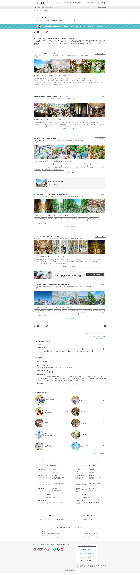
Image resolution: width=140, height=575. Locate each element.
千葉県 (56, 477)
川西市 (102, 349)
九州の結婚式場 (48, 494)
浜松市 (40, 503)
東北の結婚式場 (54, 469)
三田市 (39, 351)
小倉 (50, 503)
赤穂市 (63, 351)
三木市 (52, 351)
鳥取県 (40, 491)
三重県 (46, 484)
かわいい (39, 367)
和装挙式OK (37, 20)
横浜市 (50, 502)
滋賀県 (62, 483)
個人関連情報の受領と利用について (56, 544)
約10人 (39, 385)
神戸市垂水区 (53, 349)
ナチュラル (44, 367)
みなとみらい (54, 502)
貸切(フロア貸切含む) (68, 376)
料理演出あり (60, 380)
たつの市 (56, 351)
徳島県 (56, 490)
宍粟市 (87, 351)
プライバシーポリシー (67, 544)
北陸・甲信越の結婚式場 (42, 475)
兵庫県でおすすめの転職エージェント (91, 537)
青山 (39, 502)
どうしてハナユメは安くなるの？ (98, 336)
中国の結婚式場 (41, 488)
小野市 (67, 351)
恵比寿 (42, 502)
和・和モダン (54, 367)
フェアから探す (66, 2)
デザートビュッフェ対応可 (100, 378)
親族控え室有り (70, 378)
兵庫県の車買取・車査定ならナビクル (91, 533)
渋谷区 (47, 502)
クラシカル (49, 367)
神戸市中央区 (76, 349)
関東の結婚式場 (54, 475)
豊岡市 (49, 351)
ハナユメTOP (37, 544)
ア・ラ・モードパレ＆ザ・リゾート (44, 53)
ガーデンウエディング (42, 376)
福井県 (43, 478)
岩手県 (53, 472)
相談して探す (58, 2)
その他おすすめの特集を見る (98, 453)
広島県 (40, 489)
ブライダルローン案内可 (53, 378)
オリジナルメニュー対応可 (42, 380)
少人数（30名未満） (43, 20)
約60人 (56, 385)
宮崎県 (49, 497)
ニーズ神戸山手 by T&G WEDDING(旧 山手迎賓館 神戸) (50, 194)
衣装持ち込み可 (84, 378)
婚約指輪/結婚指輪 (73, 2)
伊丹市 (98, 349)
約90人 (67, 385)
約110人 (74, 385)
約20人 (42, 385)
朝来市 (91, 351)
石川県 (40, 478)
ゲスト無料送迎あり (88, 376)
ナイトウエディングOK (86, 380)
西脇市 (84, 351)
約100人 (70, 385)
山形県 (56, 472)
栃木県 (56, 478)
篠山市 (80, 351)
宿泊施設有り (54, 376)
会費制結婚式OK (57, 20)
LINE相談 (58, 519)
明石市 (87, 349)
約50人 (53, 385)
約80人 (63, 385)
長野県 (43, 477)
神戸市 (36, 13)
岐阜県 (43, 484)
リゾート (63, 367)
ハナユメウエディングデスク (55, 43)
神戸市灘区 (71, 349)
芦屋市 (45, 351)
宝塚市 (95, 349)
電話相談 (62, 519)
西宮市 (84, 349)
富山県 (49, 477)
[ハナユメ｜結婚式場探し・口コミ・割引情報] (41, 3)
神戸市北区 (48, 349)
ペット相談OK (101, 376)
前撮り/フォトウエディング (83, 2)
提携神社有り (95, 376)
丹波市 (60, 351)
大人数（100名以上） (62, 378)
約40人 (49, 385)
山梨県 (40, 477)
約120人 (78, 385)
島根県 (49, 489)
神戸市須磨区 (65, 349)
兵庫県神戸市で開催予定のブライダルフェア (95, 333)
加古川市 (91, 349)
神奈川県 (60, 477)
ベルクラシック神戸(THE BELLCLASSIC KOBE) (48, 236)
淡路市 (77, 351)
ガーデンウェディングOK (65, 20)
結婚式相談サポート (42, 519)
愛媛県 (59, 490)
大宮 (58, 502)
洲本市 (74, 351)
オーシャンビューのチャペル (69, 380)
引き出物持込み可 (91, 378)
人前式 (51, 372)
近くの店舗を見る (95, 274)
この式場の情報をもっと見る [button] (69, 86)
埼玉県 (63, 477)
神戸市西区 (43, 349)
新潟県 (46, 477)
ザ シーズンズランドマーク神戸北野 (45, 138)
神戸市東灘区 (59, 349)
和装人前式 (59, 372)
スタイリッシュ (69, 367)
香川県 (53, 490)
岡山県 (43, 489)
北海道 (40, 471)
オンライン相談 (53, 519)
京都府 (59, 483)
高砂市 (42, 351)
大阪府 (53, 483)
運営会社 (42, 544)
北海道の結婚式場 (41, 469)
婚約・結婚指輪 (84, 519)
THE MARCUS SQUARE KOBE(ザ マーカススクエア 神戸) (51, 284)
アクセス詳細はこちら (85, 55)
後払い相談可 (50, 20)
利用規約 (47, 544)
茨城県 (53, 478)
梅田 (42, 503)
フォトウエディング (91, 519)
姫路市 (39, 13)
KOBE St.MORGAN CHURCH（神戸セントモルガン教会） (51, 97)
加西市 (70, 351)
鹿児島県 (53, 497)
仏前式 (54, 372)
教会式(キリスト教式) (41, 372)
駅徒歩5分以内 (60, 376)
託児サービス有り (77, 378)
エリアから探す (52, 2)
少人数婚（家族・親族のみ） (78, 376)
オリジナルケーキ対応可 (52, 380)
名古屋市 (61, 502)
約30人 (46, 385)
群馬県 (59, 478)
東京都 (53, 477)
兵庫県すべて (40, 344)
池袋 (45, 502)
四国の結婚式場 (54, 488)
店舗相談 (48, 519)
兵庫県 (56, 483)
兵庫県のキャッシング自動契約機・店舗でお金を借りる (52, 537)
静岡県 (49, 484)
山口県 (46, 489)
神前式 (47, 372)
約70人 (60, 385)
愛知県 (40, 484)
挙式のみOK (73, 20)
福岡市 (48, 503)
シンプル (59, 367)
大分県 (47, 497)
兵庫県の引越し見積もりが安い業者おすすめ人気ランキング (53, 533)
